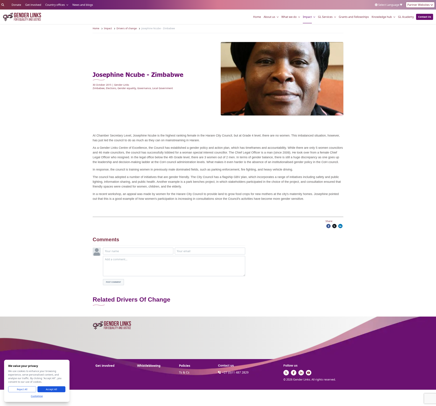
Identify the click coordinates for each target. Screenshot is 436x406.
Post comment (113, 282)
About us (269, 17)
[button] (423, 17)
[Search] (2, 5)
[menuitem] (257, 17)
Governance (144, 88)
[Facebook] (328, 226)
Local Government (162, 88)
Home (257, 17)
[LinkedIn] (340, 226)
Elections (111, 88)
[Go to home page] (22, 16)
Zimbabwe (99, 88)
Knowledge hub (382, 17)
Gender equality (127, 88)
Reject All (22, 389)
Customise (37, 396)
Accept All (51, 389)
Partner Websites (418, 5)
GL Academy (406, 17)
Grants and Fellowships (354, 17)
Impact (307, 17)
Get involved (33, 5)
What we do (289, 17)
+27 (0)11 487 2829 (235, 372)
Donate (16, 5)
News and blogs (82, 5)
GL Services (325, 17)
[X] (334, 226)
